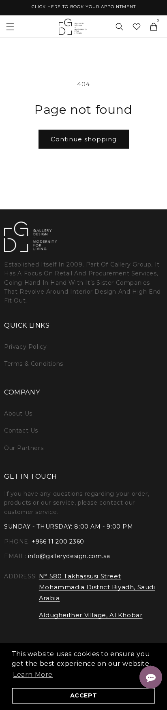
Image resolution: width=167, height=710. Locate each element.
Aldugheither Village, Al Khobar (91, 615)
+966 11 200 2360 (58, 541)
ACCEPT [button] (83, 695)
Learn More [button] (33, 674)
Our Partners (23, 448)
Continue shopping (84, 139)
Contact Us (21, 430)
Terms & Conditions (33, 363)
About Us (18, 413)
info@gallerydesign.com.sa (69, 556)
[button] (10, 27)
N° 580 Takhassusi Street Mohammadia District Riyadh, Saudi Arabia (97, 587)
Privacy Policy (25, 346)
